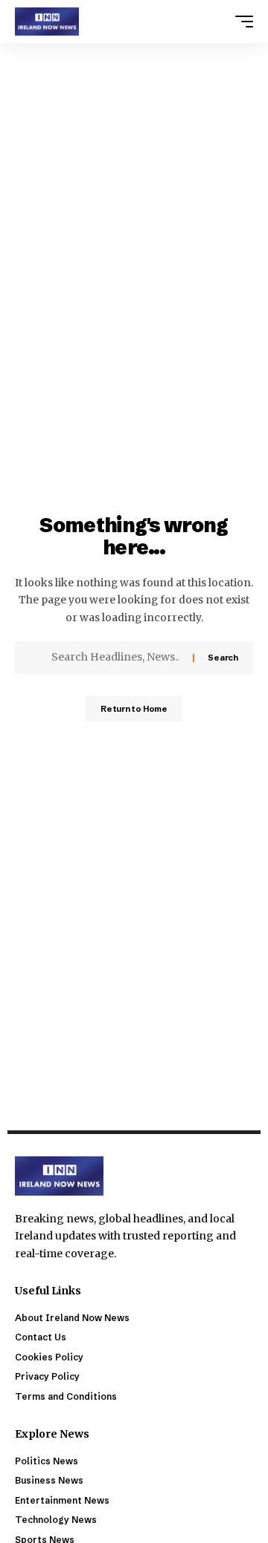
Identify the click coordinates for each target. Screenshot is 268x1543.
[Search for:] (116, 657)
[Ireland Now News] (47, 21)
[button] (240, 21)
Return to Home (134, 709)
